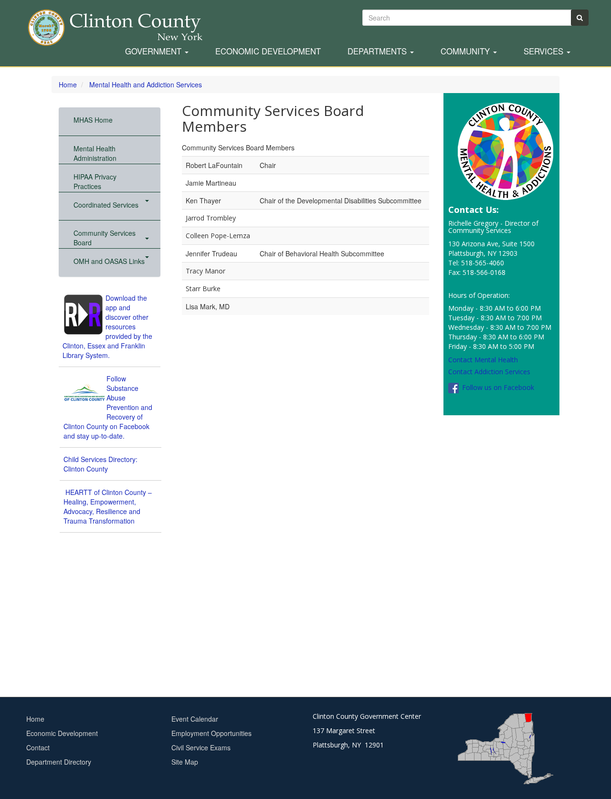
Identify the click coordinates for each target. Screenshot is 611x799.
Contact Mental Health (483, 359)
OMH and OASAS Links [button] (109, 261)
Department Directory (58, 762)
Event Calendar (194, 719)
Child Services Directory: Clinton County (100, 463)
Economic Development (268, 51)
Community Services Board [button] (105, 237)
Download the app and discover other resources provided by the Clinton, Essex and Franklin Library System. (107, 326)
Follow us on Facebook (497, 387)
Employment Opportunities (211, 733)
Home (68, 84)
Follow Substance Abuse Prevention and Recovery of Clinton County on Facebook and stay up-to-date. (107, 407)
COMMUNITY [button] (466, 51)
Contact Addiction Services (489, 371)
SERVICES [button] (545, 51)
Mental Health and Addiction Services (145, 84)
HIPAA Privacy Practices (95, 181)
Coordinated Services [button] (107, 205)
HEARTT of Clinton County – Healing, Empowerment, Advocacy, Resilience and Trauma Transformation (107, 506)
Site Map (184, 762)
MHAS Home (93, 120)
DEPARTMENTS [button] (378, 51)
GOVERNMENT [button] (154, 51)
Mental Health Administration (95, 153)
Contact (38, 747)
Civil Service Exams (201, 747)
